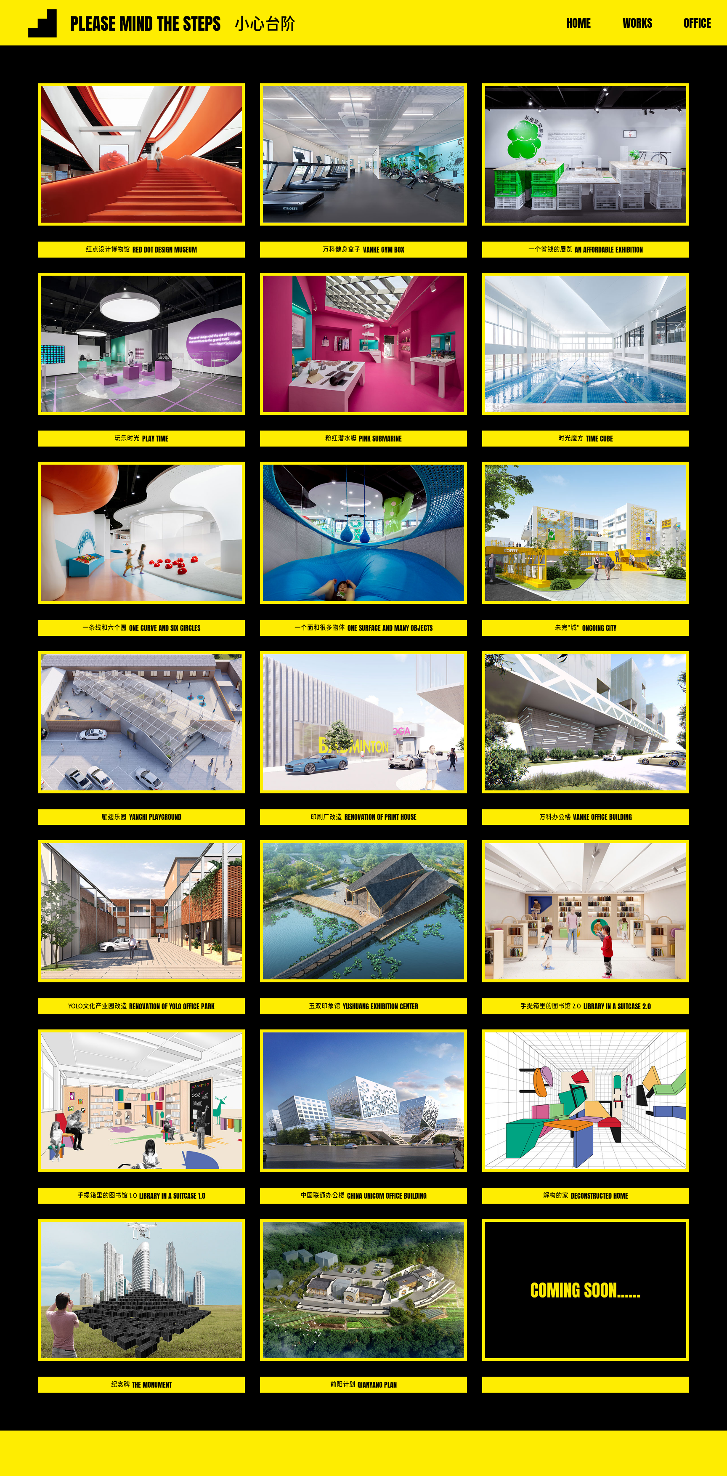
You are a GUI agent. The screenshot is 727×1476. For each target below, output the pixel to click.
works (637, 23)
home (579, 23)
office (697, 23)
